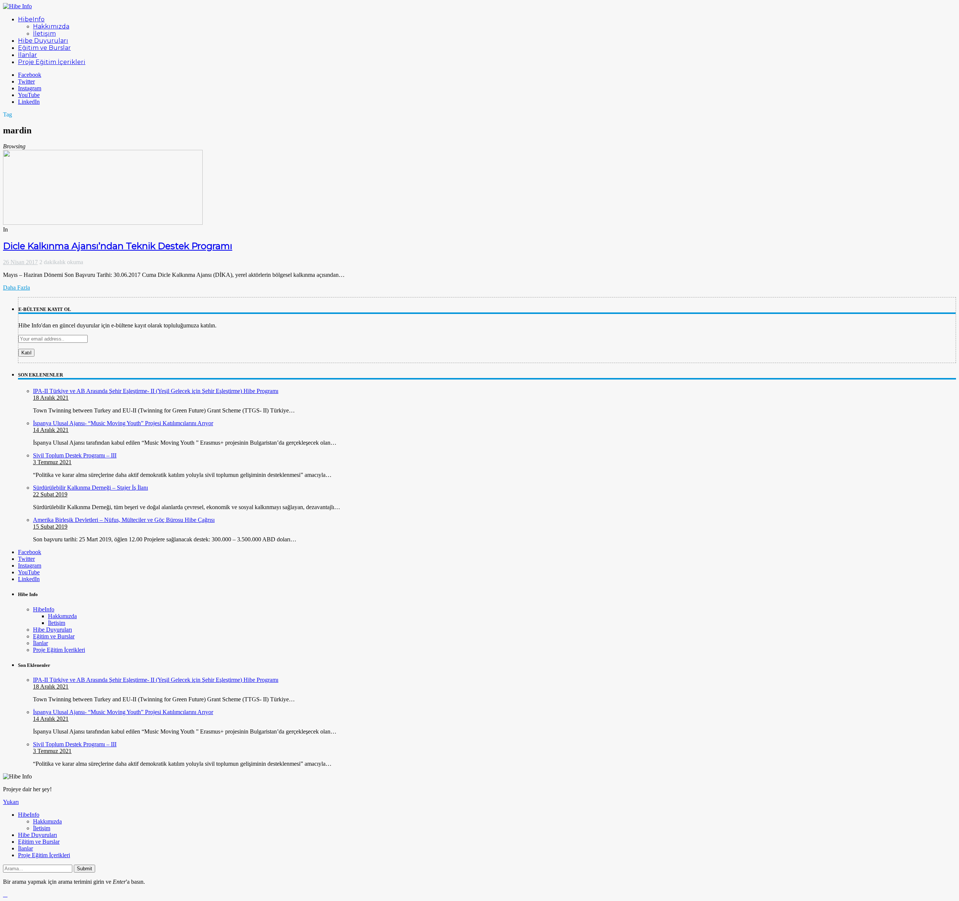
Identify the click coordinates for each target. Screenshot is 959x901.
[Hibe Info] (17, 6)
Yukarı (11, 802)
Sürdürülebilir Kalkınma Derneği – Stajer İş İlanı (90, 487)
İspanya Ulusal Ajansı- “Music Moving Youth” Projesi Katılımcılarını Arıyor (123, 423)
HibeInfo (43, 609)
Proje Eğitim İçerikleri (59, 650)
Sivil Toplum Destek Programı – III (75, 455)
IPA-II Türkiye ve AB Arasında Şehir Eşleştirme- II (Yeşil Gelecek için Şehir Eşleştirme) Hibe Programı (155, 391)
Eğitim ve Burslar (54, 636)
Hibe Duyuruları (52, 629)
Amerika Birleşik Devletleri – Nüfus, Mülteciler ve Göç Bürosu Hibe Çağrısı (124, 520)
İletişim (56, 623)
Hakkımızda (62, 616)
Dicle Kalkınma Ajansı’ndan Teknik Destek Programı (117, 246)
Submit (84, 868)
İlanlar (40, 643)
